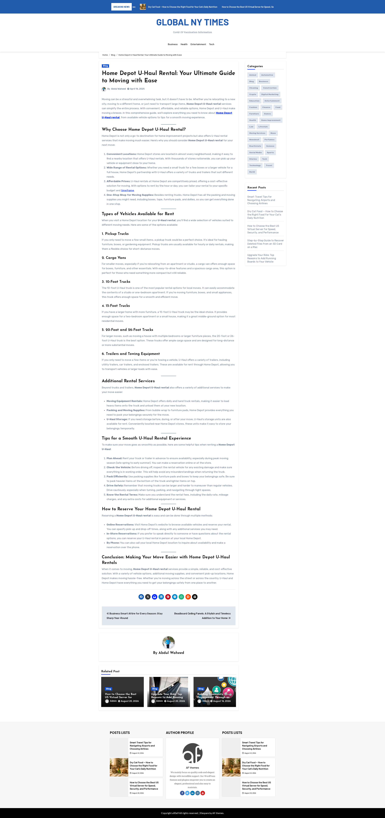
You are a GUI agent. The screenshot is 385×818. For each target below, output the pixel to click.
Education (254, 101)
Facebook (182, 793)
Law (251, 127)
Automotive (267, 75)
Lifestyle (263, 127)
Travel (269, 165)
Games (267, 114)
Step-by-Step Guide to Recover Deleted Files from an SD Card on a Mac (265, 244)
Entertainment (198, 44)
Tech (211, 44)
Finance (266, 107)
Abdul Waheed (118, 89)
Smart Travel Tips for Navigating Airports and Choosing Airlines (261, 200)
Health (184, 44)
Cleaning (253, 88)
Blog (105, 66)
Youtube (202, 793)
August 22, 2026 (138, 753)
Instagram (197, 793)
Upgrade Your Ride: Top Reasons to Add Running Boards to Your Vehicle (167, 697)
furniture (254, 114)
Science (270, 146)
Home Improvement (270, 120)
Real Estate (255, 146)
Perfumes (269, 140)
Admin (113, 701)
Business (173, 44)
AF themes (192, 767)
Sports (270, 152)
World (252, 172)
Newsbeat (254, 140)
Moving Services (257, 133)
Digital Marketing (269, 94)
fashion (253, 107)
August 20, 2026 (138, 793)
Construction (270, 88)
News (273, 133)
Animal (252, 75)
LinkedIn (192, 793)
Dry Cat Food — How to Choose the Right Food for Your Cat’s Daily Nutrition (265, 214)
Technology (255, 165)
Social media (255, 152)
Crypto (252, 94)
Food (278, 107)
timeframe (127, 190)
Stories (253, 159)
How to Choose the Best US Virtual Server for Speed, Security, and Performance (263, 229)
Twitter (187, 793)
